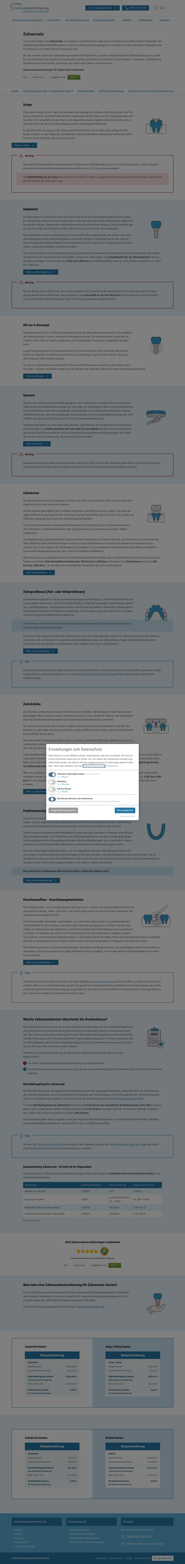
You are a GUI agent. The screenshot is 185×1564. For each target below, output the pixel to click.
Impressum (112, 766)
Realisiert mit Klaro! (127, 816)
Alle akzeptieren (125, 810)
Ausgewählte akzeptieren (63, 810)
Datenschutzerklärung (94, 766)
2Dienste (63, 784)
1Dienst (62, 776)
